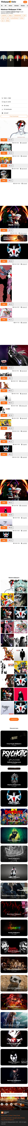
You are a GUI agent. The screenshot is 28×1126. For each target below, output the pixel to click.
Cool (18, 1098)
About (2, 1115)
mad (3, 18)
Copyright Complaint (6, 1117)
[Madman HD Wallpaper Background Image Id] (7, 599)
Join (25, 2)
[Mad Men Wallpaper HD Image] (7, 707)
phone (21, 18)
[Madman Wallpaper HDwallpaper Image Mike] (20, 613)
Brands (23, 5)
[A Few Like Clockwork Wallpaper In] (20, 694)
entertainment (17, 15)
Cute (21, 1098)
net (2, 20)
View (3, 140)
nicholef (5, 113)
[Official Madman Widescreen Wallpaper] (20, 586)
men (25, 15)
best (8, 18)
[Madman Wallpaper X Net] (20, 680)
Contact (11, 1115)
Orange (9, 1100)
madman (4, 15)
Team (6, 1115)
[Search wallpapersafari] (2, 1095)
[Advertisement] (14, 36)
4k (1, 5)
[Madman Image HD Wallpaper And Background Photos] (7, 626)
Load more (14, 719)
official (7, 20)
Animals (16, 5)
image (10, 15)
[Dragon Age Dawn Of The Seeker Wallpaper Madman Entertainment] (7, 680)
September (4, 1100)
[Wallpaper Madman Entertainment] (20, 599)
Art (5, 5)
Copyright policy (16, 1117)
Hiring (15, 1115)
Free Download (14, 116)
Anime (10, 5)
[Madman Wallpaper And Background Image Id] (7, 586)
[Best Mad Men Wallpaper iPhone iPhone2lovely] (20, 640)
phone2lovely (14, 18)
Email (18, 1115)
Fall (13, 1100)
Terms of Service (9, 1119)
